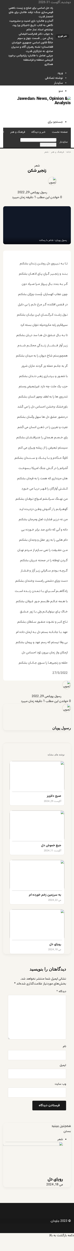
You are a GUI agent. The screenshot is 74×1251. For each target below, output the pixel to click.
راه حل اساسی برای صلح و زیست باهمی (31, 8)
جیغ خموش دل (51, 846)
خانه (68, 152)
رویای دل (55, 945)
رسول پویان (40, 192)
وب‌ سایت (60, 1084)
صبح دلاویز (54, 796)
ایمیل (63, 1065)
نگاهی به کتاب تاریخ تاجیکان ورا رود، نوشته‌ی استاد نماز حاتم (32, 27)
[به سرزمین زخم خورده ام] (37, 875)
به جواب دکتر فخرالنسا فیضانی (36, 34)
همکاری (48, 64)
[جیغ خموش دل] (37, 826)
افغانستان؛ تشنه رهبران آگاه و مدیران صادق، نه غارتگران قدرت (32, 49)
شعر (46, 152)
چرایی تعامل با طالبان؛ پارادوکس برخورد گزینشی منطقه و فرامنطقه (30, 58)
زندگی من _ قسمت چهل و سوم (35, 38)
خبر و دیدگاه (38, 132)
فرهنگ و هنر (17, 132)
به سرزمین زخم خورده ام (45, 895)
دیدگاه (61, 991)
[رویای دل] (37, 924)
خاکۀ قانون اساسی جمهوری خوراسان (32, 43)
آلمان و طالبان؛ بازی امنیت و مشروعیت (31, 21)
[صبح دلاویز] (37, 776)
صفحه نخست (60, 132)
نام (64, 1046)
